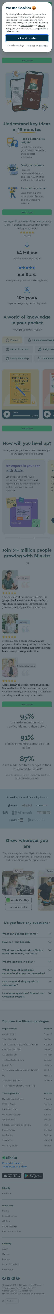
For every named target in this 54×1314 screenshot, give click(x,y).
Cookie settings (15, 45)
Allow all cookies (27, 38)
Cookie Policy (27, 25)
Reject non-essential (37, 45)
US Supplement (40, 28)
